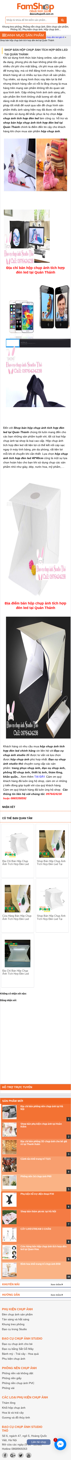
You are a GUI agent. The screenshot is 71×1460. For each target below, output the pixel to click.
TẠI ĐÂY (39, 776)
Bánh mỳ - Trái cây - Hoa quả (20, 1353)
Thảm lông (8, 1402)
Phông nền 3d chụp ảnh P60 (36, 1176)
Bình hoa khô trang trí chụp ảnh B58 (41, 1264)
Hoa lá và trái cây (13, 1412)
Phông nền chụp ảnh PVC (18, 1383)
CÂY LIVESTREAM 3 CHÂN (36, 1229)
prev (6, 901)
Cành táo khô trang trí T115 (36, 1159)
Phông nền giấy (11, 1378)
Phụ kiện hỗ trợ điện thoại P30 (37, 1194)
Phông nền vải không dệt (17, 1373)
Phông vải (8, 1388)
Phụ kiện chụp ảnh (13, 1358)
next (63, 901)
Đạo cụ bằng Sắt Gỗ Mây (18, 1348)
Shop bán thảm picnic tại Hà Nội (38, 1211)
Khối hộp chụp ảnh (13, 1407)
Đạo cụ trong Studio (14, 1329)
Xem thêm (56, 1284)
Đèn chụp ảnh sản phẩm (17, 1314)
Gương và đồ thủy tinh (16, 1417)
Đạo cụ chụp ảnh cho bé (17, 1343)
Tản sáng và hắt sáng (15, 1319)
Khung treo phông (13, 1324)
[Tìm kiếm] (62, 20)
